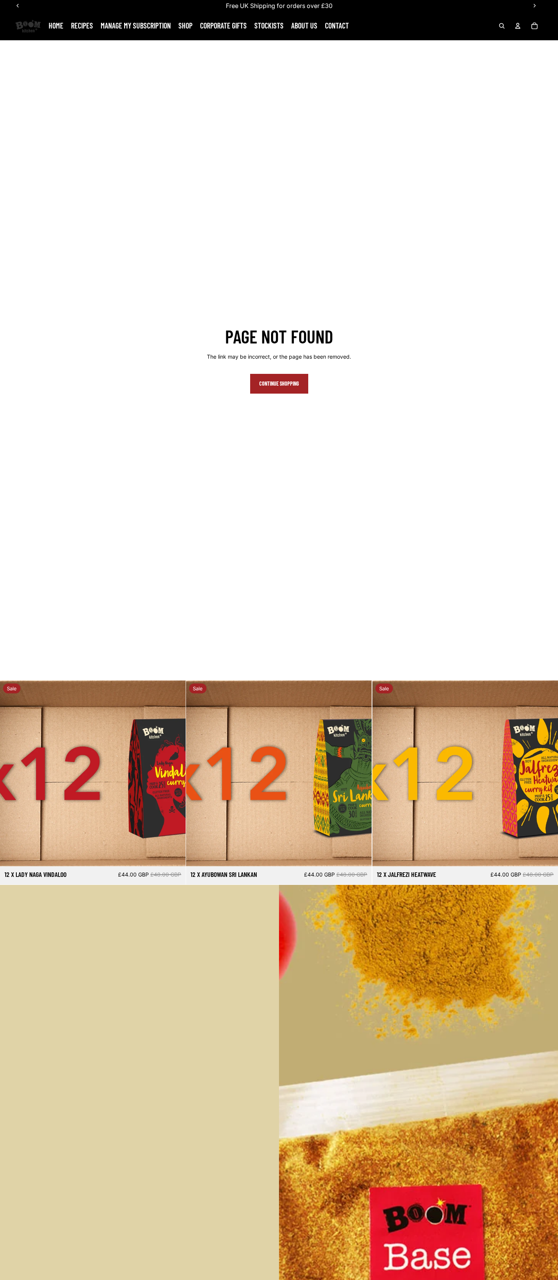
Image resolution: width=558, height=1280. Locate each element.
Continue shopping (279, 383)
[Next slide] (174, 773)
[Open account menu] (517, 25)
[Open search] (501, 25)
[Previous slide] (11, 773)
